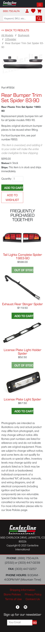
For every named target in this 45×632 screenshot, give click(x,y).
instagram (25, 607)
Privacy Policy (33, 594)
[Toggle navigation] (40, 5)
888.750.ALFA (11, 11)
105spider (10, 39)
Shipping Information (22, 590)
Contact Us (33, 599)
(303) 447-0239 (29, 562)
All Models (7, 35)
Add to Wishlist (12, 197)
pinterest (29, 607)
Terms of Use (13, 599)
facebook (17, 607)
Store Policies (12, 594)
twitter (21, 607)
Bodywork (23, 35)
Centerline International (9, 3)
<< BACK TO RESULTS (15, 30)
